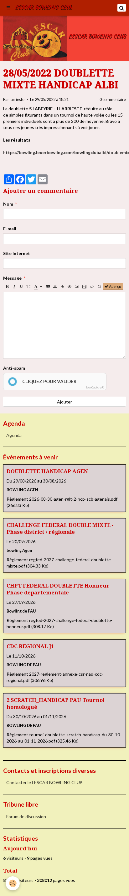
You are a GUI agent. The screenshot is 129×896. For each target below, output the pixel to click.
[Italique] (14, 286)
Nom (8, 204)
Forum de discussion (26, 816)
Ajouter (64, 401)
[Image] (77, 286)
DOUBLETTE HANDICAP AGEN (47, 471)
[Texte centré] (55, 286)
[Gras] (7, 286)
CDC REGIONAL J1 (30, 646)
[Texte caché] (69, 286)
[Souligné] (21, 286)
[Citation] (48, 286)
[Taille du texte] (28, 286)
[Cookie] (13, 883)
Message (12, 278)
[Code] (92, 286)
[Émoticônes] (99, 286)
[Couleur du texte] (38, 286)
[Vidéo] (84, 286)
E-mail (9, 228)
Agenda (14, 435)
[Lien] (62, 286)
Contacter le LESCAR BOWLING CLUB (44, 782)
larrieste (17, 99)
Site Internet (16, 253)
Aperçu (114, 286)
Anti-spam (14, 368)
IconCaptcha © (95, 387)
